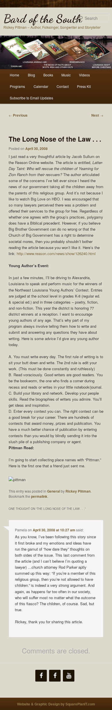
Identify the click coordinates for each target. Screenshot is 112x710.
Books (48, 74)
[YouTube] (68, 676)
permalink (39, 496)
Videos (84, 74)
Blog (31, 74)
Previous (18, 115)
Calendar (41, 86)
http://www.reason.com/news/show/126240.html (56, 253)
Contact (63, 86)
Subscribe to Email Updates (31, 97)
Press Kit (84, 86)
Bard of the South (42, 19)
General (53, 491)
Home (14, 74)
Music (66, 74)
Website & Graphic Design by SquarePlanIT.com (56, 704)
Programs (17, 86)
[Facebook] (41, 676)
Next (97, 115)
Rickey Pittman (77, 491)
